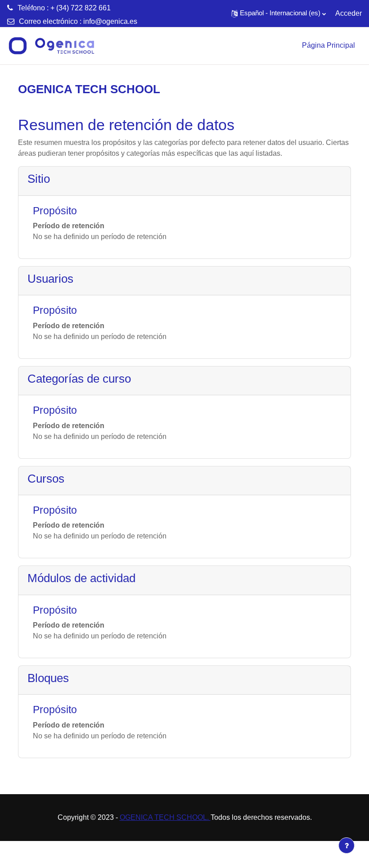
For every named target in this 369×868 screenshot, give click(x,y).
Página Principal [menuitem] (328, 45)
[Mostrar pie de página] (346, 845)
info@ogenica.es (110, 21)
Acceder (348, 13)
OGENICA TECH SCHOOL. (165, 817)
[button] (278, 13)
